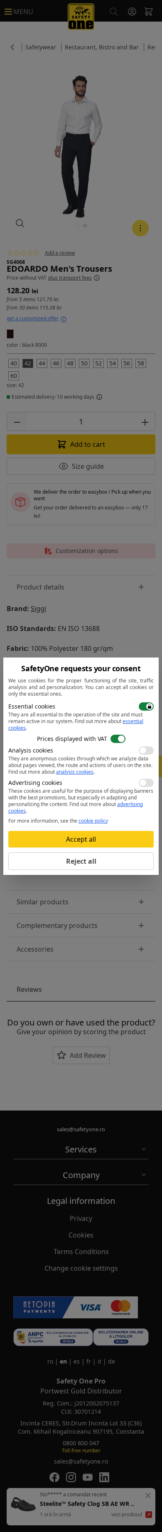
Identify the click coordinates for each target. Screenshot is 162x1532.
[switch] (146, 706)
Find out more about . (75, 724)
